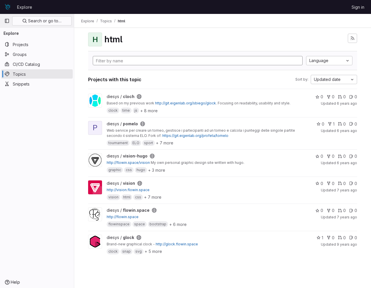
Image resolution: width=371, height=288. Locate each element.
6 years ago (347, 103)
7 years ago (347, 190)
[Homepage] (7, 7)
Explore (24, 7)
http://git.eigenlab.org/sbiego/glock (185, 103)
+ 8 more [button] (149, 110)
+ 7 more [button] (164, 142)
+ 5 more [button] (153, 251)
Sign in (358, 7)
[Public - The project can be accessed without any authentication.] (139, 96)
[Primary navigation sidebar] (7, 21)
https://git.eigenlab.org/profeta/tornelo (195, 135)
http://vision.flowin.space (128, 190)
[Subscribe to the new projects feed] (352, 38)
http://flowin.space (123, 217)
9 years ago (347, 244)
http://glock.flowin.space (177, 244)
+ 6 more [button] (178, 224)
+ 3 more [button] (156, 170)
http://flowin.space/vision (128, 162)
